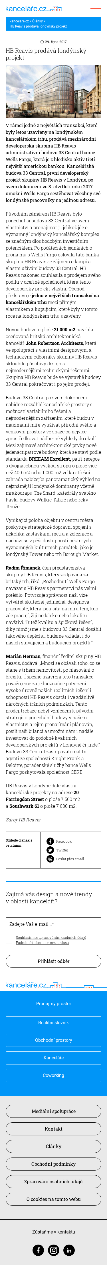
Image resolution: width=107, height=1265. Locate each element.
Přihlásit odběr (54, 961)
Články (37, 21)
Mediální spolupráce (54, 1111)
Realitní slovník (53, 1022)
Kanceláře (54, 1058)
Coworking (53, 1075)
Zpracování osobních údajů (53, 1181)
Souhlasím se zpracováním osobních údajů (51, 937)
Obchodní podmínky (53, 1164)
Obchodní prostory (53, 1040)
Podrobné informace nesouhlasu (42, 942)
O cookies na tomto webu (54, 1199)
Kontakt (53, 1129)
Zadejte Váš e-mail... (30, 924)
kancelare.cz (19, 21)
